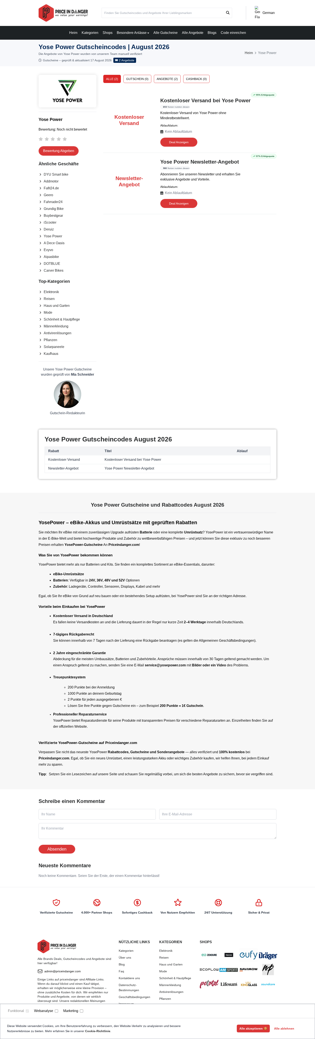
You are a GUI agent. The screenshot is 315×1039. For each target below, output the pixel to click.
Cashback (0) (196, 79)
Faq (121, 971)
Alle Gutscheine (165, 33)
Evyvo (48, 250)
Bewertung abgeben (58, 151)
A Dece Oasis (54, 243)
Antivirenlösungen (57, 333)
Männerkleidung (56, 326)
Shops (107, 33)
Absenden (56, 849)
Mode (48, 312)
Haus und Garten (57, 305)
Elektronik (51, 292)
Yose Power (53, 236)
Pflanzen (50, 340)
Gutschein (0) (137, 79)
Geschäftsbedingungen (134, 997)
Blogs (212, 33)
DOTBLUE (52, 263)
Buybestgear (53, 215)
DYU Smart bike (56, 174)
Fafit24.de (51, 188)
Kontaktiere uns (129, 978)
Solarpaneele (54, 347)
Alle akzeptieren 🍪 (253, 1028)
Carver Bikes (53, 270)
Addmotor (51, 181)
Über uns (125, 957)
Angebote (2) (167, 79)
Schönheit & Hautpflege (62, 319)
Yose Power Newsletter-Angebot (199, 162)
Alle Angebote (192, 33)
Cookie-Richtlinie (97, 1031)
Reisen (49, 299)
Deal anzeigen (179, 142)
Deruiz (49, 229)
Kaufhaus (51, 353)
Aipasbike (51, 257)
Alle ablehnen (284, 1028)
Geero (48, 195)
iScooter (50, 222)
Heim (73, 33)
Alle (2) (112, 79)
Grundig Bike (54, 209)
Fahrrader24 (53, 202)
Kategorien (90, 33)
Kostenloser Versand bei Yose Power (205, 100)
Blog (122, 964)
